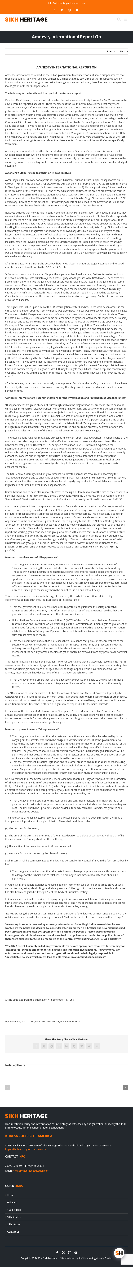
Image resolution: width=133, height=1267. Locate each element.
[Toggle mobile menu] (126, 19)
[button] (7, 1087)
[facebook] (57, 1252)
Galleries (12, 1202)
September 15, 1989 (62, 999)
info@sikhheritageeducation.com (66, 3)
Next (122, 51)
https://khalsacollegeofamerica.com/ (25, 1149)
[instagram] (69, 1252)
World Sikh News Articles (47, 1021)
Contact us (13, 1231)
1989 (31, 1021)
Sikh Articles (14, 1217)
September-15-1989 (70, 1021)
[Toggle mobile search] (119, 19)
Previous (112, 51)
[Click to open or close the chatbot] (119, 1253)
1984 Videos (14, 1209)
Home (10, 1195)
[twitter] (63, 1252)
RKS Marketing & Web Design (95, 1258)
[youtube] (75, 1252)
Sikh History (13, 1224)
